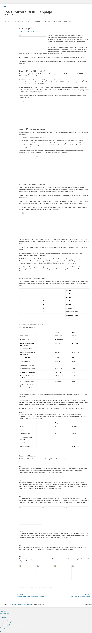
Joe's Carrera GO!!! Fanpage (28, 12)
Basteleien (37, 21)
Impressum (57, 21)
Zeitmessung (51, 587)
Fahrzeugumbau (7, 620)
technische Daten (18, 21)
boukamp (33, 32)
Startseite (6, 21)
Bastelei (22, 587)
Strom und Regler (7, 622)
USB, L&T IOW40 (42, 587)
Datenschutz (68, 21)
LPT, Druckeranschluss (31, 587)
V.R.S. (28, 21)
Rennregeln (47, 21)
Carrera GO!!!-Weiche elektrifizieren (12, 626)
